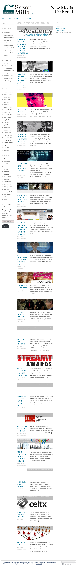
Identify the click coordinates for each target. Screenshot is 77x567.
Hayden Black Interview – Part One (21, 484)
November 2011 (8, 109)
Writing (31, 153)
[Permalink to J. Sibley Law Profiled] (34, 100)
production (37, 27)
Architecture (21, 439)
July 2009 (6, 145)
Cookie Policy (39, 564)
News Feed (28, 18)
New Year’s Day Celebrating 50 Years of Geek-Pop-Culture (22, 138)
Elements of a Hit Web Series (22, 286)
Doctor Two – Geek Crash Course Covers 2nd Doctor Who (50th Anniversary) (22, 79)
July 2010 (6, 120)
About (10, 18)
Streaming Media (36, 61)
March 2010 (7, 127)
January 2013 (7, 97)
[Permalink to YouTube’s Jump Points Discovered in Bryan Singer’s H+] (35, 156)
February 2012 (8, 107)
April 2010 (6, 125)
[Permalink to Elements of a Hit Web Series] (35, 278)
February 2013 (8, 94)
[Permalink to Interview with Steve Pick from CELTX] (32, 503)
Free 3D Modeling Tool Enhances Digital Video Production (21, 456)
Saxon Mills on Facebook (64, 37)
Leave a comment (21, 57)
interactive (26, 27)
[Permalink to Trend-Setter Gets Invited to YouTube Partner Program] (35, 389)
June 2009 (6, 147)
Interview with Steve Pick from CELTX (22, 514)
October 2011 (7, 112)
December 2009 (8, 135)
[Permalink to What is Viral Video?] (33, 533)
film (24, 151)
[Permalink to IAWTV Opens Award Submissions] (35, 332)
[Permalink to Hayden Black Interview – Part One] (35, 474)
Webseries (35, 29)
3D (18, 439)
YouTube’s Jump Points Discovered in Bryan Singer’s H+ (22, 168)
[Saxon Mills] (38, 10)
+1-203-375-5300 (60, 30)
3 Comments (20, 379)
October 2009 (7, 140)
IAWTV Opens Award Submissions (21, 341)
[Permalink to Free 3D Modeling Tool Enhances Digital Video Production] (35, 444)
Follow (5, 226)
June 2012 (6, 102)
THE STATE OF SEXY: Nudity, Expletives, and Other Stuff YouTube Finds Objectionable (22, 228)
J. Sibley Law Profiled (21, 111)
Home (3, 18)
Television (23, 29)
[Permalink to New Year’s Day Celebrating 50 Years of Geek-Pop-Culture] (35, 127)
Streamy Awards (21, 358)
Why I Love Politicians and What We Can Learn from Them (22, 259)
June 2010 (6, 122)
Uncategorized (28, 416)
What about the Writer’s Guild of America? (22, 428)
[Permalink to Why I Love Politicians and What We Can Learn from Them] (35, 247)
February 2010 (8, 130)
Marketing (31, 242)
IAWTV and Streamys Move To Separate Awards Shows (22, 372)
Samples (18, 18)
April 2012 (6, 104)
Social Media (43, 27)
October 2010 (7, 117)
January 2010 (7, 132)
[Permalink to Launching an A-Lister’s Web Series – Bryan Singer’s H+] (35, 187)
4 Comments (20, 321)
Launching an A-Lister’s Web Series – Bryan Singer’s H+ (22, 198)
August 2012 (7, 99)
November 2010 (8, 114)
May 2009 (6, 150)
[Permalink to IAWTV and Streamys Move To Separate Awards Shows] (35, 361)
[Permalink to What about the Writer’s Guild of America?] (35, 419)
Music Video (42, 439)
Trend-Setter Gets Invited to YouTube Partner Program (22, 401)
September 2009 (8, 142)
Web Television (29, 29)
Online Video (31, 27)
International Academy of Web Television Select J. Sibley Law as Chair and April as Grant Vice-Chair (22, 46)
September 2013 (8, 92)
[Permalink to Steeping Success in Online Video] (35, 305)
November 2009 (8, 137)
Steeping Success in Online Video (21, 314)
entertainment (20, 27)
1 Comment (20, 177)
